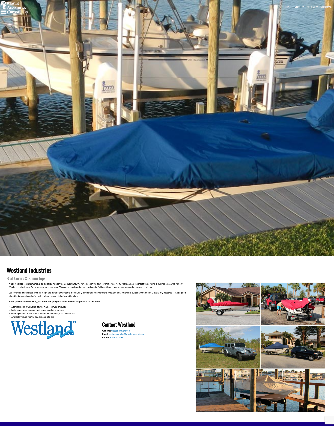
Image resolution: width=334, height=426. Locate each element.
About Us (311, 6)
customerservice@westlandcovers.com (127, 333)
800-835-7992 (116, 337)
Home (288, 6)
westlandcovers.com (120, 330)
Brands (298, 6)
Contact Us (326, 6)
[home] (14, 7)
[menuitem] (288, 6)
